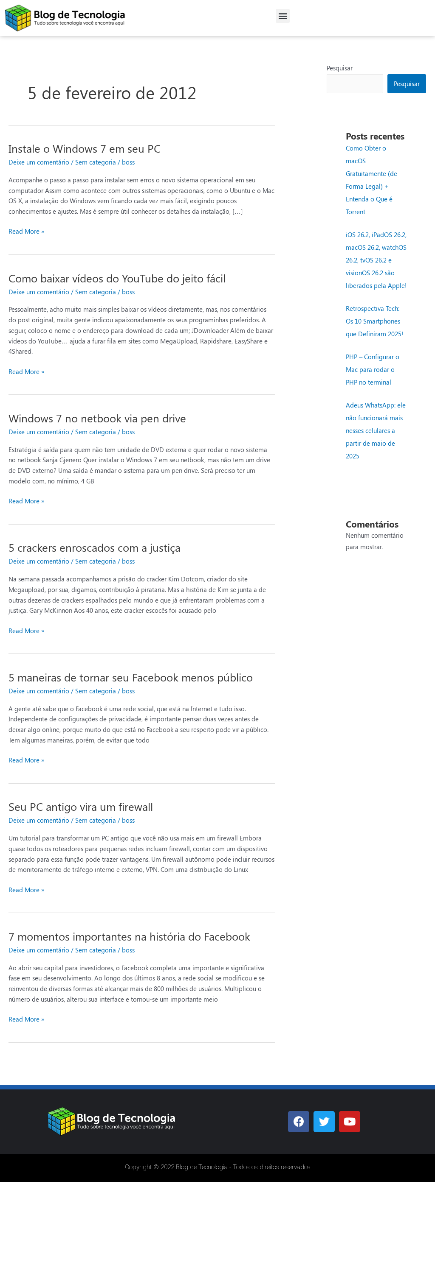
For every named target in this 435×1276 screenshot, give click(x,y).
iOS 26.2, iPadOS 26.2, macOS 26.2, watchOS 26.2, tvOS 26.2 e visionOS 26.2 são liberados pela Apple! (376, 260)
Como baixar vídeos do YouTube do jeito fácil (117, 278)
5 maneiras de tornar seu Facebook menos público (130, 677)
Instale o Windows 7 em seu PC (84, 148)
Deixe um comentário (38, 162)
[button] (283, 16)
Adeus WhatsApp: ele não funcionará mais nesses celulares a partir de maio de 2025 (376, 430)
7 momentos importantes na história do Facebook (129, 936)
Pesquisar (340, 68)
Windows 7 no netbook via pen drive (97, 417)
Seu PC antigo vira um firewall (80, 806)
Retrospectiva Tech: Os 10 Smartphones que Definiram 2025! (374, 321)
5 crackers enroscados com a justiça (94, 547)
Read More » (26, 230)
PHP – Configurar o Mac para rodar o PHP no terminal (372, 369)
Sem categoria (95, 162)
